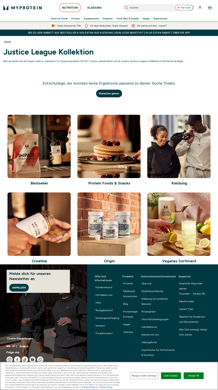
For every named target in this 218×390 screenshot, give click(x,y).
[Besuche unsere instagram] (9, 359)
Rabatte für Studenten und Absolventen (192, 319)
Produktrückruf (104, 333)
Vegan (146, 18)
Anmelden (19, 287)
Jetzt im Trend (59, 18)
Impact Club (186, 309)
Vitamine (108, 18)
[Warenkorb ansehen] (210, 7)
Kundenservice (103, 287)
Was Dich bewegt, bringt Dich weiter (193, 332)
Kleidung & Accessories (130, 294)
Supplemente (91, 18)
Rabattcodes (186, 301)
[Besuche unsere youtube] (32, 359)
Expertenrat (160, 18)
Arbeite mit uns (150, 334)
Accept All (193, 375)
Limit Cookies (171, 375)
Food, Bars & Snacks (128, 18)
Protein (75, 18)
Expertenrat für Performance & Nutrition (158, 352)
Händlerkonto (149, 327)
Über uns (146, 283)
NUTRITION (70, 7)
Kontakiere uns (104, 295)
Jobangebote (149, 342)
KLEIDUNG (94, 7)
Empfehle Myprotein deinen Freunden (192, 288)
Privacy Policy (88, 387)
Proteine (128, 283)
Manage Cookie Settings (144, 375)
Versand (100, 325)
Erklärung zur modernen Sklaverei (154, 301)
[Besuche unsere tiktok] (25, 359)
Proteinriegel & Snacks (130, 314)
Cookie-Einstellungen (20, 338)
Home (7, 41)
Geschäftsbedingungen (155, 319)
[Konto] (200, 7)
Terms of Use (106, 387)
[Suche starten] (126, 8)
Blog (125, 304)
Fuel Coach (186, 8)
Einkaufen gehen (109, 93)
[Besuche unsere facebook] (17, 359)
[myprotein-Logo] (22, 7)
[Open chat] (40, 359)
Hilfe (98, 302)
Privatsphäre (148, 311)
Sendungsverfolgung (107, 318)
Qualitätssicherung (152, 291)
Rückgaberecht (104, 310)
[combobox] (158, 8)
